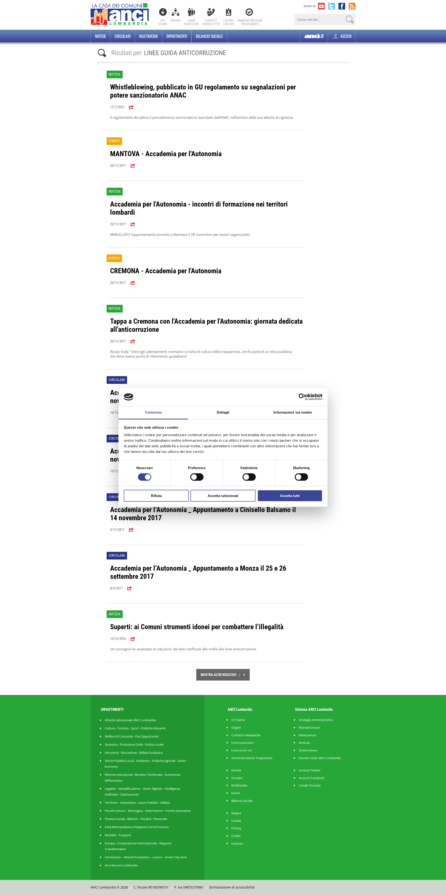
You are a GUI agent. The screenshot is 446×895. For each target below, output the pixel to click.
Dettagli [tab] (223, 412)
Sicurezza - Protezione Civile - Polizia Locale (134, 744)
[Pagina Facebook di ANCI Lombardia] (341, 6)
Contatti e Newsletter (246, 735)
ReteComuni (307, 735)
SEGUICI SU (310, 6)
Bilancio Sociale (241, 800)
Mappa (236, 813)
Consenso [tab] (153, 412)
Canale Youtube (310, 785)
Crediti (235, 835)
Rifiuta (156, 496)
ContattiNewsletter (211, 22)
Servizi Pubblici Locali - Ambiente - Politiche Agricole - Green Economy (145, 764)
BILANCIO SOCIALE (209, 36)
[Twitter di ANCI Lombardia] (331, 6)
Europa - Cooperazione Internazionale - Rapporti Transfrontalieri (138, 846)
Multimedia (148, 36)
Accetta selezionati (223, 496)
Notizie (100, 36)
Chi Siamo (162, 22)
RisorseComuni (309, 727)
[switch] (196, 477)
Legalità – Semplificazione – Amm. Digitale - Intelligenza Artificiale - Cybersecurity (142, 791)
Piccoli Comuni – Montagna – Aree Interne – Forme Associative (148, 811)
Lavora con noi (241, 750)
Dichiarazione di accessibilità (232, 887)
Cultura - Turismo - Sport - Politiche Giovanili (135, 728)
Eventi (235, 793)
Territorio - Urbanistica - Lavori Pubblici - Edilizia (137, 802)
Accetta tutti (290, 496)
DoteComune (308, 750)
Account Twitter (310, 770)
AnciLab (304, 742)
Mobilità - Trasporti (118, 835)
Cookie (236, 820)
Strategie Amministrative (316, 719)
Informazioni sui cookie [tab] (292, 412)
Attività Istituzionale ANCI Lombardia (130, 720)
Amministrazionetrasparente (250, 22)
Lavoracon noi (228, 22)
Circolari (123, 36)
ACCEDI (345, 36)
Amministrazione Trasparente (251, 758)
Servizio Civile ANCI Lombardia (320, 758)
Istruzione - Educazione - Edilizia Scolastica (134, 752)
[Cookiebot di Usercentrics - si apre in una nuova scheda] (302, 396)
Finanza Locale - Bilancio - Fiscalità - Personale (136, 819)
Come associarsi (242, 742)
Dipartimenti (177, 36)
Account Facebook (311, 778)
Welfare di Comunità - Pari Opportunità (132, 736)
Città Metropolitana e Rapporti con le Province (137, 827)
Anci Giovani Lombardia (121, 865)
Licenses (237, 843)
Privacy (236, 828)
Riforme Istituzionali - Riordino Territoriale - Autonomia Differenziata (142, 778)
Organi (175, 20)
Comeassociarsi (191, 22)
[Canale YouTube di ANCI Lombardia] (321, 6)
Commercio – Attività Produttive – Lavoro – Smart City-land (146, 857)
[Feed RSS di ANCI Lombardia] (352, 6)
